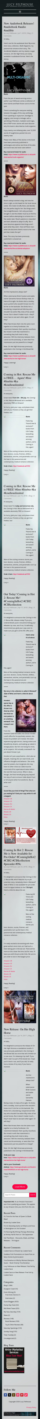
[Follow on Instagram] (17, 1395)
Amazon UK (8, 799)
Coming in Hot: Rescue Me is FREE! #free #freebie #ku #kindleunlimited (20, 489)
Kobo (5, 817)
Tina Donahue (9, 1260)
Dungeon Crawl (9, 1289)
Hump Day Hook (10, 1305)
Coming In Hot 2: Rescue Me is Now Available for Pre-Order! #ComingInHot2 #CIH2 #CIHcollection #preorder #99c (20, 857)
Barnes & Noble (9, 809)
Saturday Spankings (11, 1328)
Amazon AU (8, 804)
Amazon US (8, 801)
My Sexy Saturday (10, 1312)
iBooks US (7, 814)
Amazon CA (8, 806)
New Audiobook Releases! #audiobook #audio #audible (19, 26)
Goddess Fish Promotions (13, 1254)
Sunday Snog (8, 1331)
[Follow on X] (9, 1395)
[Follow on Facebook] (5, 1395)
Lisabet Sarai (8, 1251)
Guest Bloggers (9, 1301)
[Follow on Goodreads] (13, 1395)
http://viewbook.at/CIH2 (21, 466)
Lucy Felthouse (11, 33)
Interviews (9, 1298)
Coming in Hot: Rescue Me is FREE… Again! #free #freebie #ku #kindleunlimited (19, 379)
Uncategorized (9, 1338)
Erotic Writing (8, 1292)
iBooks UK (7, 812)
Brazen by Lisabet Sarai (12, 1222)
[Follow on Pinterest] (21, 1395)
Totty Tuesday (9, 1335)
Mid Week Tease (9, 1308)
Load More (20, 1187)
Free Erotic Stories (11, 1295)
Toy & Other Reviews (12, 1325)
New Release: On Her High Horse (19, 1031)
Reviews (7, 1318)
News (6, 1315)
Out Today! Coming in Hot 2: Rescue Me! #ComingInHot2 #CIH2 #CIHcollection (19, 599)
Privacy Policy (31, 1407)
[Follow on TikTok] (26, 1395)
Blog (29, 33)
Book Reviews (10, 1321)
